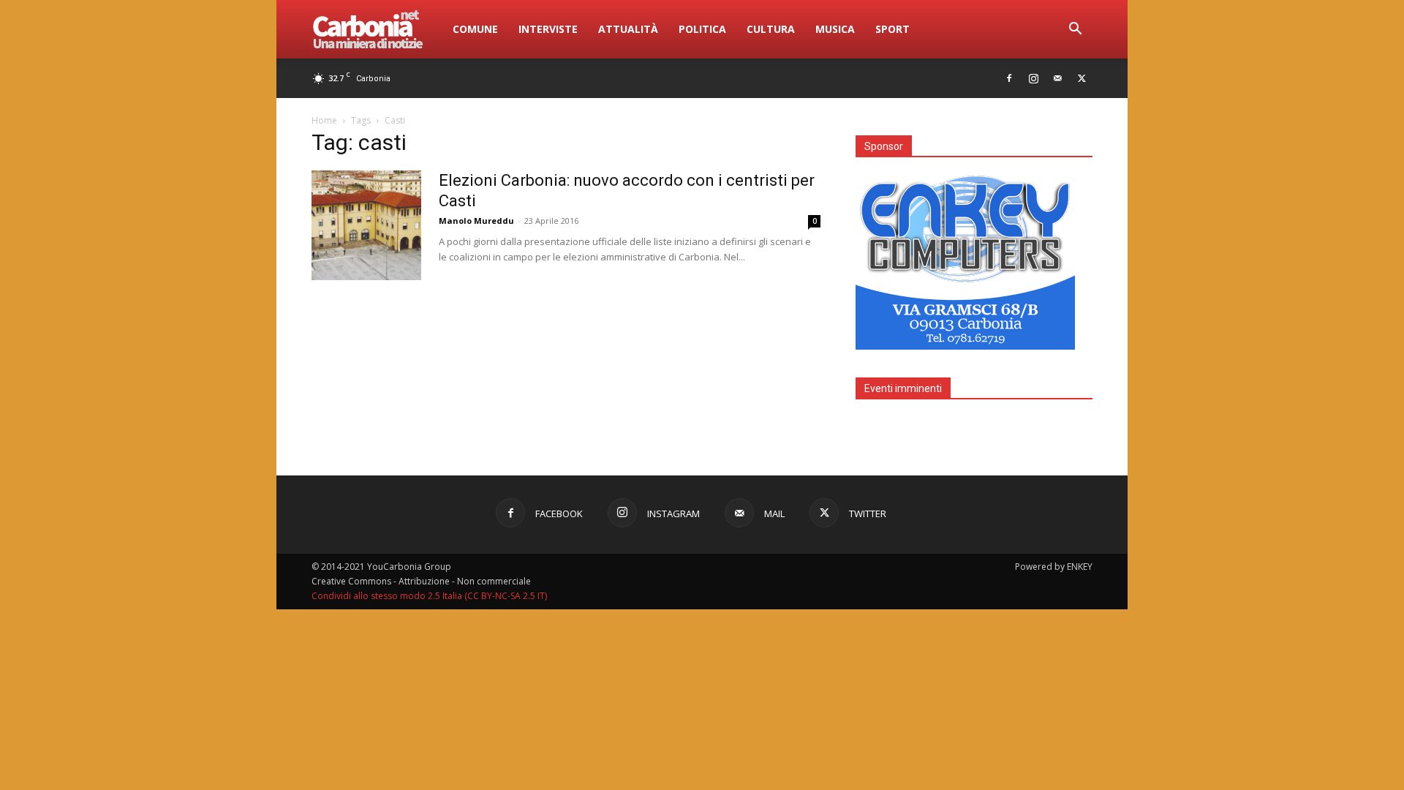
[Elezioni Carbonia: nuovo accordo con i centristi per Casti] (366, 225)
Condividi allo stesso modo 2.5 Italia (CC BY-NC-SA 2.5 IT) (429, 596)
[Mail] (1057, 78)
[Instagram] (1033, 78)
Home (324, 120)
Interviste (548, 29)
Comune (475, 29)
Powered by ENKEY (1053, 566)
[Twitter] (1081, 78)
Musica (835, 29)
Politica (702, 29)
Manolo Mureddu (476, 220)
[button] (1074, 30)
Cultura (771, 29)
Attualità (628, 29)
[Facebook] (1009, 78)
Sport (892, 29)
